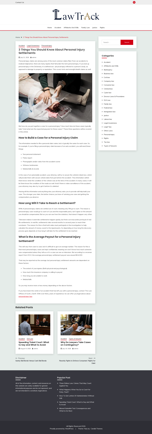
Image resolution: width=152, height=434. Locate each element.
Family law (85, 27)
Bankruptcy (108, 70)
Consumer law (109, 85)
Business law (109, 74)
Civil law (107, 77)
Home (49, 27)
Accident (57, 27)
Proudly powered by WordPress (62, 429)
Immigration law (109, 112)
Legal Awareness (33, 46)
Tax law (107, 142)
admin (34, 57)
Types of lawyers (75, 339)
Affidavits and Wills (71, 27)
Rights (102, 27)
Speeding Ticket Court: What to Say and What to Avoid (34, 343)
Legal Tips (107, 127)
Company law (109, 81)
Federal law (108, 108)
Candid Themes (96, 429)
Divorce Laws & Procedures (114, 96)
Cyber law (107, 93)
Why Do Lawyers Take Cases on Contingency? (76, 343)
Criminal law (108, 89)
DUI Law (30, 339)
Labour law (108, 119)
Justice (94, 27)
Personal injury (46, 46)
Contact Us (20, 2)
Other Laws (108, 131)
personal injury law (25, 296)
